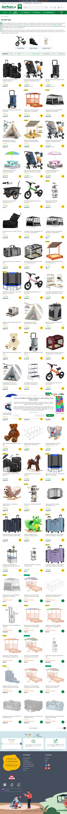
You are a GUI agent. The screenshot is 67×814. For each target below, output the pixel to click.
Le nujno (16, 415)
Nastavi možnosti (40, 415)
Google (49, 409)
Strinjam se (50, 415)
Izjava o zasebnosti (33, 412)
